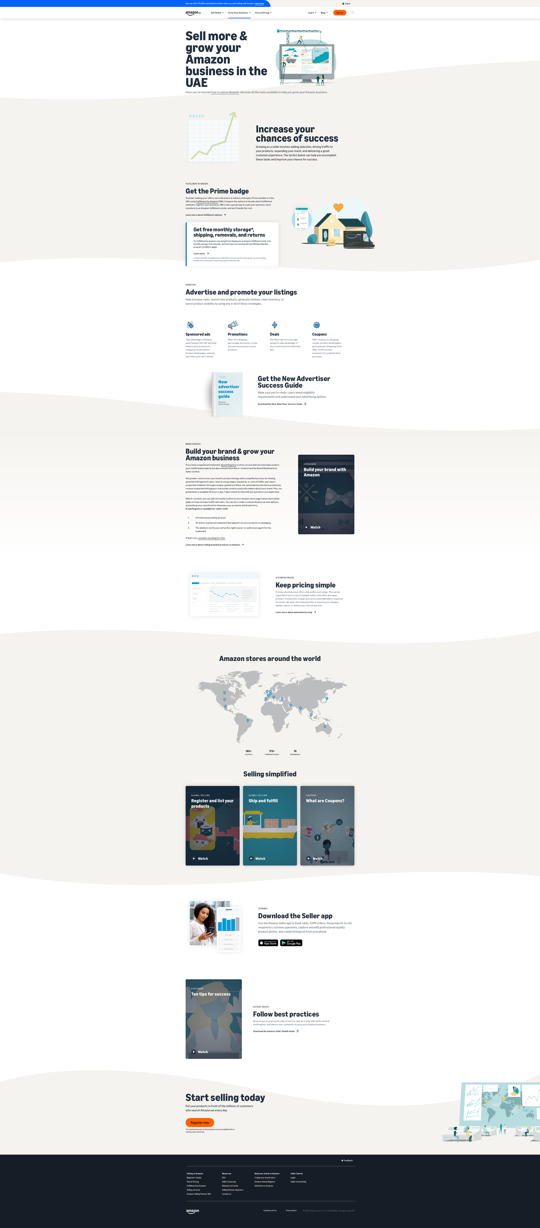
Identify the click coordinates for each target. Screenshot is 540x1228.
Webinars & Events (230, 1186)
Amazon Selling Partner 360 (199, 1194)
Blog (323, 12)
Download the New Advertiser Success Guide (280, 404)
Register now (200, 1123)
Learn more (199, 253)
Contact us (226, 1194)
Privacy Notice (291, 1210)
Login (293, 1177)
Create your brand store (265, 1177)
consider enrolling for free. (211, 538)
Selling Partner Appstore (232, 1190)
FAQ (223, 1177)
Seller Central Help (298, 1181)
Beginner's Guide (194, 1177)
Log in (347, 3)
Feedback (348, 1160)
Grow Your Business (238, 12)
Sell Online (216, 12)
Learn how (259, 3)
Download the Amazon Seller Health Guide (274, 1031)
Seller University (229, 1181)
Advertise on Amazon (264, 1186)
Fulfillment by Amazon (207, 201)
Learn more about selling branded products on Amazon (213, 544)
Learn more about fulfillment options (204, 214)
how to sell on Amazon (225, 92)
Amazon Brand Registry (265, 1181)
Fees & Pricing (262, 12)
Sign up (340, 12)
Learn (311, 12)
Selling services (193, 1190)
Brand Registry (228, 464)
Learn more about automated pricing (294, 612)
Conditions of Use (270, 1210)
